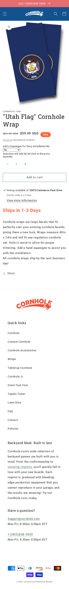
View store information (22, 200)
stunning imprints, (20, 467)
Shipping (7, 140)
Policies (13, 428)
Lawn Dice (14, 402)
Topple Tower (16, 393)
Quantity (7, 156)
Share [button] (11, 273)
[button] (5, 14)
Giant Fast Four (18, 385)
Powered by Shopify (44, 582)
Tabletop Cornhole (20, 367)
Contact (13, 420)
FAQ (10, 411)
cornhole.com (29, 582)
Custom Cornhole (19, 341)
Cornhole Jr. (16, 376)
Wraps (12, 359)
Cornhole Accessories (22, 350)
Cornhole (14, 333)
